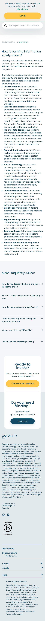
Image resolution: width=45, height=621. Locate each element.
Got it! (22, 15)
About (5, 563)
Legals (5, 567)
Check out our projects (23, 383)
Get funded (22, 421)
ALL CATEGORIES (8, 42)
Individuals (8, 548)
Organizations (9, 552)
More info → (22, 9)
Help (4, 574)
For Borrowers (11, 556)
